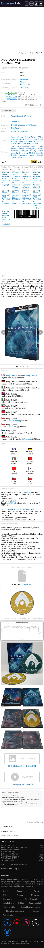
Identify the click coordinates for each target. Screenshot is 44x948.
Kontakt (6, 891)
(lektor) (15, 427)
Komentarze (7, 899)
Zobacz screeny (26, 758)
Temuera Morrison (25, 141)
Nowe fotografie (31, 899)
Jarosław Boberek (36, 155)
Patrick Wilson (30, 137)
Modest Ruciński (36, 153)
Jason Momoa (17, 137)
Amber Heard (16, 143)
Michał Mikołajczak (27, 149)
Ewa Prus (23, 153)
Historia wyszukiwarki (15, 911)
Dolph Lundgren (31, 139)
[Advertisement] (22, 29)
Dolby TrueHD (31, 376)
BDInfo (21, 903)
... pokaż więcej (17, 157)
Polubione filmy (10, 907)
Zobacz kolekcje (35, 903)
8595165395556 (11, 99)
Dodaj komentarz (8, 826)
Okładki (6, 895)
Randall (35, 143)
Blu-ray (22, 82)
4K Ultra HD (25, 84)
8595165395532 (11, 97)
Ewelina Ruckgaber (19, 155)
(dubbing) (16, 421)
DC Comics (26, 116)
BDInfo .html (29, 509)
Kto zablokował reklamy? (31, 907)
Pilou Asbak (26, 143)
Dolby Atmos (10, 376)
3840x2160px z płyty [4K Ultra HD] (22, 766)
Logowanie (21, 891)
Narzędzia (35, 895)
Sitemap (20, 895)
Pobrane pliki (8, 915)
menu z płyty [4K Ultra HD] (22, 784)
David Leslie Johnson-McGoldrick (24, 125)
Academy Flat (26, 492)
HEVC (13, 501)
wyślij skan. (28, 584)
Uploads (36, 911)
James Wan (15, 122)
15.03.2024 (24, 87)
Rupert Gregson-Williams (20, 131)
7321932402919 (11, 93)
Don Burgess (16, 128)
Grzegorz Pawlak (28, 151)
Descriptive (27, 439)
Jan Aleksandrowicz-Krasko (23, 147)
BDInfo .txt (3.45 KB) (15, 509)
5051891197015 (11, 95)
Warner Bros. (16, 116)
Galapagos (24, 79)
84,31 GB (12, 503)
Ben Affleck (38, 141)
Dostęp (36, 891)
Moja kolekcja (8, 903)
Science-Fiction (9, 111)
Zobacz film (26, 777)
